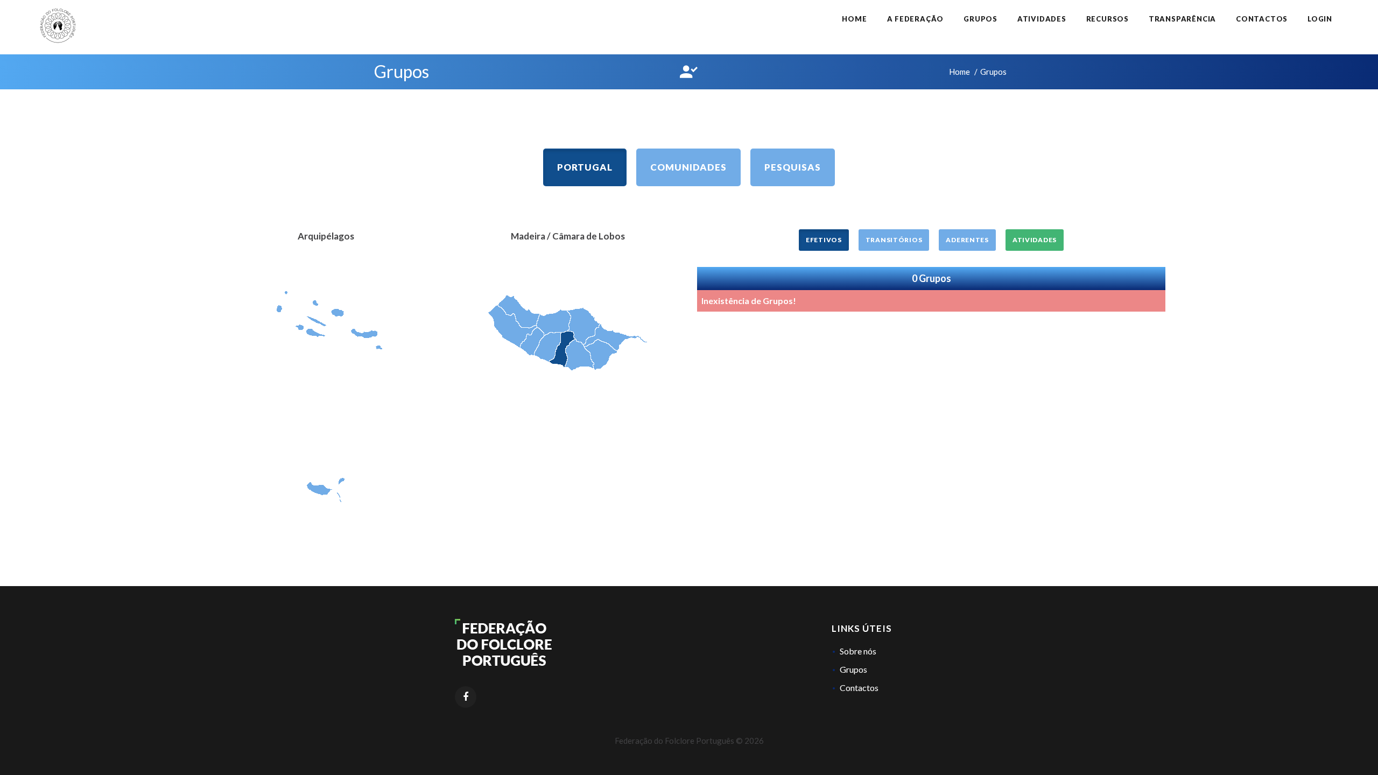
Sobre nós (858, 651)
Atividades (1041, 19)
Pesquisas (792, 167)
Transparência (1182, 19)
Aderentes (967, 240)
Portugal (585, 167)
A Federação (915, 19)
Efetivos (824, 240)
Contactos (1262, 19)
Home (854, 19)
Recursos (1107, 19)
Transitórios (894, 240)
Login (1319, 19)
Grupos (980, 19)
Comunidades (688, 167)
